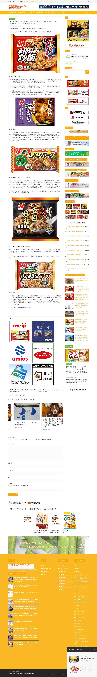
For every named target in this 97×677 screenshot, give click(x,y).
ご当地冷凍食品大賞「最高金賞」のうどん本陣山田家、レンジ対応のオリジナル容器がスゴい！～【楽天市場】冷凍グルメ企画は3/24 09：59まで (21, 423)
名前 (10, 463)
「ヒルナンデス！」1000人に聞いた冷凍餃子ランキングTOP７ (82, 280)
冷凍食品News (12, 12)
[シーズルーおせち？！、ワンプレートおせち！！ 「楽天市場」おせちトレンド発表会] (74, 667)
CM (75, 608)
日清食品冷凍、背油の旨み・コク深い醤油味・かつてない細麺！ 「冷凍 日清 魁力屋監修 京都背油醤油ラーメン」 (76, 297)
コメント (11, 444)
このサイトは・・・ (62, 674)
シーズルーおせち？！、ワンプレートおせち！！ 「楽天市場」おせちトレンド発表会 (87, 669)
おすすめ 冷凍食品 (62, 568)
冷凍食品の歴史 (61, 580)
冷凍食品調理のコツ (78, 629)
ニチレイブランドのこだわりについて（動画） (20, 307)
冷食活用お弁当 (77, 602)
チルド (75, 565)
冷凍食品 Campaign (79, 638)
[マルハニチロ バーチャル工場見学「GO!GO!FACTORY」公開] (49, 403)
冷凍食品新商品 (21, 12)
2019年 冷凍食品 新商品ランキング (75, 250)
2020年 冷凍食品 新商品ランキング (75, 245)
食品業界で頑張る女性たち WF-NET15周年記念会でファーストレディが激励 (87, 658)
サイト (9, 477)
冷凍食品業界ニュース (79, 635)
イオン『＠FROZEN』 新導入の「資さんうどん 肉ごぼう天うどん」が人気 (81, 313)
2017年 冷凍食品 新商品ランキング (75, 259)
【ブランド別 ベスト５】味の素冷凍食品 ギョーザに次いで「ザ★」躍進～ (23, 390)
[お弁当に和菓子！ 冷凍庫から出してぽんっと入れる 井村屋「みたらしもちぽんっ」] (77, 349)
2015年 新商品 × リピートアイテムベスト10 (77, 269)
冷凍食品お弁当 (61, 571)
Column (53, 12)
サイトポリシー (44, 571)
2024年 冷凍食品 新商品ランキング (75, 226)
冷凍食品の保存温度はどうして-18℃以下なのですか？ (26, 592)
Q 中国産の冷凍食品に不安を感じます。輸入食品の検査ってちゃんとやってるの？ (81, 305)
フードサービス (77, 574)
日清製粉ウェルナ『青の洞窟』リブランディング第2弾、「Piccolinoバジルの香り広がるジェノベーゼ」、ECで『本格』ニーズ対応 (77, 339)
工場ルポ (76, 568)
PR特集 (76, 571)
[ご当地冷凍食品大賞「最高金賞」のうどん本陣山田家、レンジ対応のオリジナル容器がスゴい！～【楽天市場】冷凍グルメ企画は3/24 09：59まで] (21, 403)
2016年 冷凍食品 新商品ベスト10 (75, 264)
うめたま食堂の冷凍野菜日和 (80, 582)
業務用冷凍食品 (77, 605)
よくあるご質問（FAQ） (62, 12)
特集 (75, 593)
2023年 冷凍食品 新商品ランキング (75, 231)
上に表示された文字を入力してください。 (19, 486)
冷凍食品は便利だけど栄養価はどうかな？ (23, 621)
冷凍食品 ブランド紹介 (79, 588)
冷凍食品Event (61, 589)
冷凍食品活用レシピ (62, 574)
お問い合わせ (54, 674)
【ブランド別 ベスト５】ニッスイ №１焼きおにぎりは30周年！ (49, 390)
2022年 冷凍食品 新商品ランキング (75, 236)
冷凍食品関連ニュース (79, 600)
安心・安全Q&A (30, 12)
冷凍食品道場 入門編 (79, 596)
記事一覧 (43, 574)
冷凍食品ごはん (40, 12)
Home (49, 674)
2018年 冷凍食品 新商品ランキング (75, 254)
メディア (76, 585)
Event (47, 12)
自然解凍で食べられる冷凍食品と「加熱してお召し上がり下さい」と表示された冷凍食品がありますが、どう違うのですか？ (26, 579)
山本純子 (20, 26)
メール (10, 470)
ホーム (42, 565)
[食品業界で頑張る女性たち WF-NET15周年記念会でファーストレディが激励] (74, 656)
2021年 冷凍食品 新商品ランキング (75, 240)
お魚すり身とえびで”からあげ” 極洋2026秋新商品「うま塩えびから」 (81, 329)
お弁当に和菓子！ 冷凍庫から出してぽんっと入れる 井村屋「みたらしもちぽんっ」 (81, 321)
